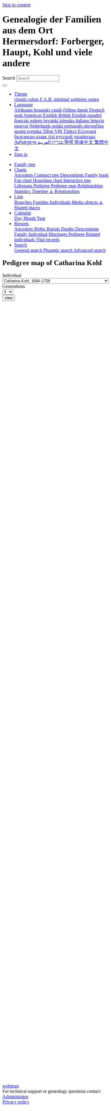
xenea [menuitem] (93, 99)
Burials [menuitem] (53, 228)
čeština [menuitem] (70, 109)
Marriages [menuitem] (58, 234)
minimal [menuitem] (62, 99)
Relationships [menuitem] (90, 185)
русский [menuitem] (65, 136)
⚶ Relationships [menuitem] (64, 191)
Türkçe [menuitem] (70, 131)
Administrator (15, 1096)
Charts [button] (20, 169)
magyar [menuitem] (21, 125)
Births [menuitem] (40, 228)
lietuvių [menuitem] (97, 120)
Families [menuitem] (41, 202)
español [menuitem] (94, 115)
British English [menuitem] (72, 115)
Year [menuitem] (41, 218)
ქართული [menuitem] (26, 142)
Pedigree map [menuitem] (64, 185)
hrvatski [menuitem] (51, 120)
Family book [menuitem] (97, 175)
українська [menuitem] (84, 136)
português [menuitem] (74, 125)
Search (8, 77)
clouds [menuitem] (21, 99)
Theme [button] (20, 93)
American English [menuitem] (40, 115)
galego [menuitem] (37, 120)
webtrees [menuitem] (79, 99)
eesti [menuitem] (18, 115)
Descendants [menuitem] (72, 175)
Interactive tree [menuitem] (77, 180)
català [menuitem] (57, 109)
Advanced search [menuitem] (89, 250)
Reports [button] (21, 223)
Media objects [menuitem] (85, 202)
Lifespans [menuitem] (23, 185)
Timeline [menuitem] (40, 191)
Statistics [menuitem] (23, 191)
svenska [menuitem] (35, 131)
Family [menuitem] (21, 234)
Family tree (24, 164)
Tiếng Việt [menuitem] (53, 131)
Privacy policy (15, 1101)
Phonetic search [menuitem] (58, 250)
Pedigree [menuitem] (42, 185)
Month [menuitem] (30, 218)
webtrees (10, 1085)
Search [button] (20, 244)
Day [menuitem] (18, 218)
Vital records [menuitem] (47, 239)
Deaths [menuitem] (68, 228)
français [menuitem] (22, 120)
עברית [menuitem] (57, 142)
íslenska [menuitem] (67, 120)
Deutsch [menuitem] (96, 109)
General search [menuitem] (28, 250)
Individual (11, 275)
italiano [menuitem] (82, 120)
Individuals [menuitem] (61, 202)
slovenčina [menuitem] (94, 125)
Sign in (21, 154)
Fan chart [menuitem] (23, 180)
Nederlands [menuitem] (40, 125)
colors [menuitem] (34, 99)
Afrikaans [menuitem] (24, 109)
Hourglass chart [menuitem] (48, 180)
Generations (13, 286)
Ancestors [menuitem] (24, 175)
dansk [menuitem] (83, 109)
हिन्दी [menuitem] (69, 142)
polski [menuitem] (58, 125)
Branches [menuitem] (23, 202)
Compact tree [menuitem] (47, 175)
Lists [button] (18, 196)
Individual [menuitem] (38, 234)
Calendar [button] (22, 212)
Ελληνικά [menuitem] (87, 131)
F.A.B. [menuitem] (47, 99)
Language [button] (23, 104)
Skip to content (16, 4)
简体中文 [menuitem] (84, 142)
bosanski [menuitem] (42, 109)
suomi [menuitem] (20, 131)
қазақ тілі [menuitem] (46, 136)
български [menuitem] (25, 136)
